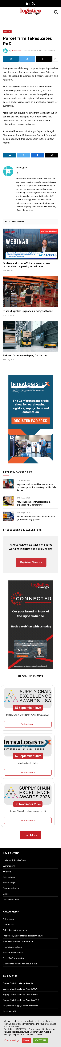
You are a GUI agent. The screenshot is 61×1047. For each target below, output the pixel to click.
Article (7, 31)
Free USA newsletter (13, 947)
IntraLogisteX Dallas (27, 762)
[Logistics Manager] (30, 12)
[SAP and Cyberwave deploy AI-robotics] (30, 336)
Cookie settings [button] (11, 1040)
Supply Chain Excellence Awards (18, 983)
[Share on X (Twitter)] (27, 59)
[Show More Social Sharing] (55, 59)
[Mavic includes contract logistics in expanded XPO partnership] (8, 501)
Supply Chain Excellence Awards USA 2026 (28, 714)
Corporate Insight (11, 888)
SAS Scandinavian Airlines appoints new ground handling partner (36, 518)
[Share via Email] (44, 59)
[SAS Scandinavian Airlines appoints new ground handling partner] (8, 516)
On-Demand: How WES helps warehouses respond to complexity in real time (26, 265)
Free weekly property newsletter (18, 941)
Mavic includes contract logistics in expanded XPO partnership (33, 503)
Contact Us (8, 924)
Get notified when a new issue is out (20, 963)
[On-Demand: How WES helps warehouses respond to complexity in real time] (30, 244)
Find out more (28, 724)
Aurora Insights (10, 882)
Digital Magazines (11, 899)
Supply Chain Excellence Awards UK (28, 811)
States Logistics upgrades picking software (28, 311)
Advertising (8, 919)
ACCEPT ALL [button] (40, 1040)
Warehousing (9, 866)
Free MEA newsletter (13, 952)
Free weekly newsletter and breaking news (23, 935)
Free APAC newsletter (13, 958)
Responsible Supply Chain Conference (20, 1005)
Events (6, 893)
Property (7, 871)
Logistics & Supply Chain (14, 860)
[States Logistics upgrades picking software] (30, 291)
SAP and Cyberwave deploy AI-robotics (25, 355)
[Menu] (5, 12)
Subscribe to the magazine (15, 930)
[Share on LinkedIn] (11, 59)
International (9, 877)
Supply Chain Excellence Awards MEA (20, 994)
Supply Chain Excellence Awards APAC (21, 1000)
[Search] (55, 12)
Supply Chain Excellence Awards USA (20, 989)
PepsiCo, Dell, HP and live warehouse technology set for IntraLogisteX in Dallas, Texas (37, 487)
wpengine (16, 50)
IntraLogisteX (9, 1011)
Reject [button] (26, 1040)
